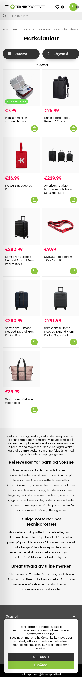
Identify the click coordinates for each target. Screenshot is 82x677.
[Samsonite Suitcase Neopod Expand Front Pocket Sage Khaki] (60, 298)
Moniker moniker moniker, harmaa (16, 119)
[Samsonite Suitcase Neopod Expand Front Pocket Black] (21, 226)
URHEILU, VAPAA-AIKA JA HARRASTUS (33, 29)
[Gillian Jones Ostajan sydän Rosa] (21, 369)
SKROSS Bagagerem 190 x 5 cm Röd (58, 258)
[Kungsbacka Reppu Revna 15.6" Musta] (60, 88)
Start (5, 29)
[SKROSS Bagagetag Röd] (21, 155)
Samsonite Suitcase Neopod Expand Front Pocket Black (20, 260)
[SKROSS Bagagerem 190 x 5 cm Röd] (60, 226)
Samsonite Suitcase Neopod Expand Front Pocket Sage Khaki (59, 331)
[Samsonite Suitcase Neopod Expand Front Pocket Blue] (21, 298)
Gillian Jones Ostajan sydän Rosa (19, 401)
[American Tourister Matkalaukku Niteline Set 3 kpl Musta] (60, 155)
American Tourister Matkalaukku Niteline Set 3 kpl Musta (58, 189)
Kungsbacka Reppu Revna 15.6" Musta (57, 119)
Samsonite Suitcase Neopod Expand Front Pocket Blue (20, 331)
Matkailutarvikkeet (68, 29)
